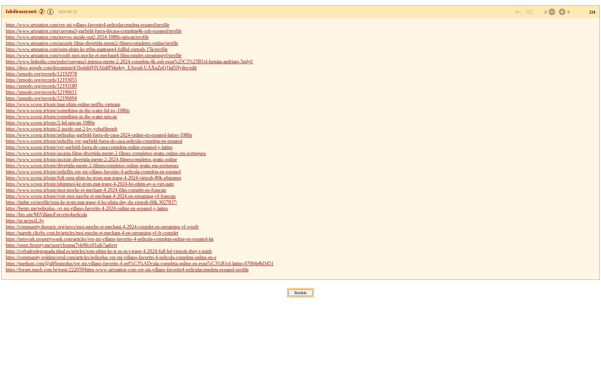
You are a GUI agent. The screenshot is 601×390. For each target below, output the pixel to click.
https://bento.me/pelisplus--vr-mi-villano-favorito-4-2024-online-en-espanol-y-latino (87, 208)
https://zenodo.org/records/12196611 (41, 92)
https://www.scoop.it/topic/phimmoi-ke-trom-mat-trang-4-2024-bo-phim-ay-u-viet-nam (90, 184)
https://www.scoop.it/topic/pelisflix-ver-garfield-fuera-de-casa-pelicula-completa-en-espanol (94, 141)
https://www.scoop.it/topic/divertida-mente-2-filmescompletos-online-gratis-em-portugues (92, 165)
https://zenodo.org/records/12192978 (41, 74)
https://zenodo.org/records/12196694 (41, 98)
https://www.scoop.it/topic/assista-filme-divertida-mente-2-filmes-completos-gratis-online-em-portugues (106, 153)
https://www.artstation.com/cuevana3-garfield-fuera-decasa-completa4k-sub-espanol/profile (94, 31)
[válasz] (518, 12)
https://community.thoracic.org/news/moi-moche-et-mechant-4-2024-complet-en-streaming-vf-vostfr (102, 227)
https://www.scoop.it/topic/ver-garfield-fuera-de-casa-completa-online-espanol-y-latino (89, 147)
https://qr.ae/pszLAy (25, 221)
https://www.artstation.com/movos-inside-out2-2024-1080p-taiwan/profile (77, 37)
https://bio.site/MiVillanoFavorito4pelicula (46, 214)
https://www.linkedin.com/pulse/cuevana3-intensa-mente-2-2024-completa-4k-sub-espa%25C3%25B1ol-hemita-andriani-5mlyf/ (129, 61)
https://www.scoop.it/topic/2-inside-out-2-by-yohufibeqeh (61, 129)
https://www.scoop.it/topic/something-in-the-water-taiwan (61, 117)
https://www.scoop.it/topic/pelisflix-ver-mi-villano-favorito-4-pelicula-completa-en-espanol (93, 172)
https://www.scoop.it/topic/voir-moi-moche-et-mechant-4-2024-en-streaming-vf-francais (91, 196)
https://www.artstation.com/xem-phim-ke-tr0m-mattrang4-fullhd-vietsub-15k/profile (87, 49)
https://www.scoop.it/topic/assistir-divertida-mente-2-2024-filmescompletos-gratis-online (91, 159)
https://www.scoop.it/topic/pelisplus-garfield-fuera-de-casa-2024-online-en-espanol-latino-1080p (99, 135)
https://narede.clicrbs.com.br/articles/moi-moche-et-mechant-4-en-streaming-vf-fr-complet (92, 233)
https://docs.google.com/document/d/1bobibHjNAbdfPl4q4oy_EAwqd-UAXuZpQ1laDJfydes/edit (101, 68)
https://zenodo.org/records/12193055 (41, 80)
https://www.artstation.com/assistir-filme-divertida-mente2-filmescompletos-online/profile (92, 43)
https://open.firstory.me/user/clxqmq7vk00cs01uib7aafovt (61, 245)
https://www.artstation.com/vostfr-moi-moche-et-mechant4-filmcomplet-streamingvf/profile (94, 55)
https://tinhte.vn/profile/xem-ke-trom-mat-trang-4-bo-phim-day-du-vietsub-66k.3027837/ (91, 202)
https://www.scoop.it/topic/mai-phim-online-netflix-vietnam (63, 104)
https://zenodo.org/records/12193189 (41, 86)
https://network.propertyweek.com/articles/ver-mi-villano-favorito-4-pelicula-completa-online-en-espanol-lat (109, 239)
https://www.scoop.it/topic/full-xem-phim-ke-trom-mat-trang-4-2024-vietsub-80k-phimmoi (93, 178)
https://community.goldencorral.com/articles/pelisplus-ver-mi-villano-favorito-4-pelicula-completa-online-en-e (111, 257)
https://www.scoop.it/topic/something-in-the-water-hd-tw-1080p (68, 110)
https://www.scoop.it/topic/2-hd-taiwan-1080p (50, 123)
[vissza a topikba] (529, 12)
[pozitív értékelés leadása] (561, 12)
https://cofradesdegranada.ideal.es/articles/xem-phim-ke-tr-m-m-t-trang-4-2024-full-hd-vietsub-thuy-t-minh (109, 251)
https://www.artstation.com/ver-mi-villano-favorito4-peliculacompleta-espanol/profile (87, 25)
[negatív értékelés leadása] (551, 12)
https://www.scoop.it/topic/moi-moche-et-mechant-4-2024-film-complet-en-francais (86, 190)
